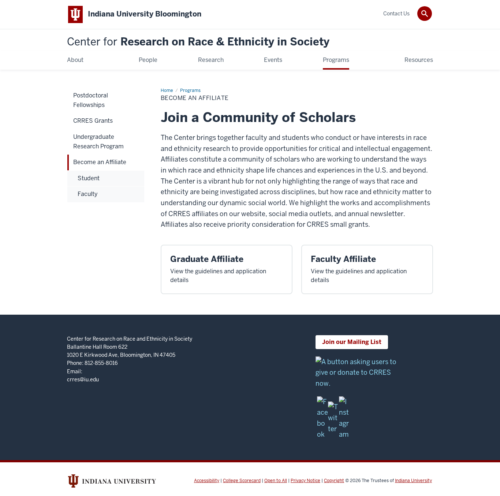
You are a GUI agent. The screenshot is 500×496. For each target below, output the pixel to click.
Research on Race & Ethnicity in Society (198, 42)
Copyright (334, 481)
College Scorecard (242, 481)
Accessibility (206, 481)
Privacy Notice (305, 481)
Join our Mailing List (351, 342)
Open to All (275, 481)
